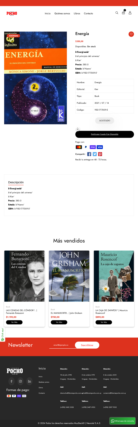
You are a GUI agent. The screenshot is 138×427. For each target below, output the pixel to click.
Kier (96, 89)
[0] (123, 13)
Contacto (88, 13)
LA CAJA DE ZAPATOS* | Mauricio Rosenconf (112, 312)
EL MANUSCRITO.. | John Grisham (66, 313)
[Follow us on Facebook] (89, 154)
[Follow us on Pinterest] (100, 154)
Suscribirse (87, 345)
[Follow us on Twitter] (94, 154)
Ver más (14, 322)
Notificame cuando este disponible (104, 134)
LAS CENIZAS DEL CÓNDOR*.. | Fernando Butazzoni (21, 312)
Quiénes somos (62, 13)
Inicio (48, 13)
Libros (77, 13)
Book (97, 96)
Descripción (16, 182)
